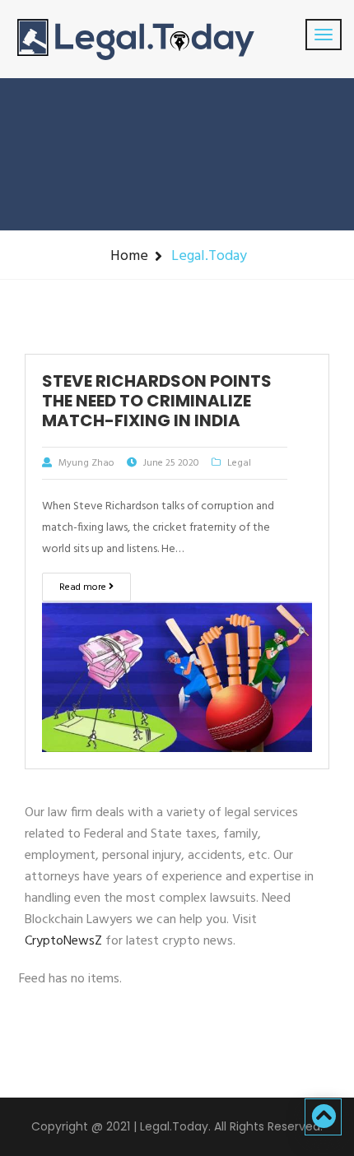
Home (129, 256)
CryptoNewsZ (63, 941)
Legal (239, 463)
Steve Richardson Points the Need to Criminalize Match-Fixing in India (157, 400)
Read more (84, 587)
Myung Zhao (86, 463)
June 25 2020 (171, 463)
